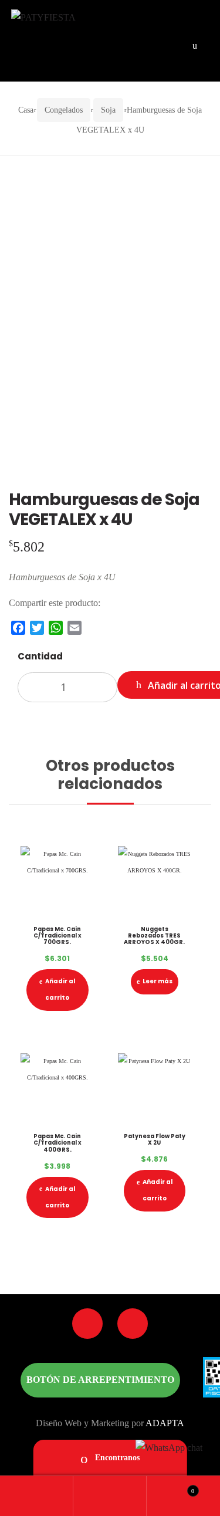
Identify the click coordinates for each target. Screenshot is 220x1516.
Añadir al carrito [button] (60, 989)
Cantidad (40, 656)
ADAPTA (164, 1423)
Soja (108, 110)
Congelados (64, 110)
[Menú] (194, 44)
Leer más (157, 981)
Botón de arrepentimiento (100, 1380)
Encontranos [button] (116, 1457)
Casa (25, 110)
